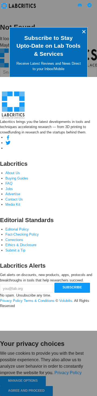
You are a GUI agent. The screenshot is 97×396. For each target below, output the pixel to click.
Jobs (9, 189)
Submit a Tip (15, 250)
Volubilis (65, 301)
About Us (12, 173)
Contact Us (14, 199)
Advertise (12, 194)
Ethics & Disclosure (20, 245)
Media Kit (12, 204)
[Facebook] (8, 137)
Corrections (14, 240)
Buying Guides (16, 178)
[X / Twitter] (8, 143)
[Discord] (8, 148)
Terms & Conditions (39, 301)
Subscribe (72, 287)
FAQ (8, 183)
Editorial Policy (17, 229)
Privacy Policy (11, 301)
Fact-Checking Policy (22, 234)
